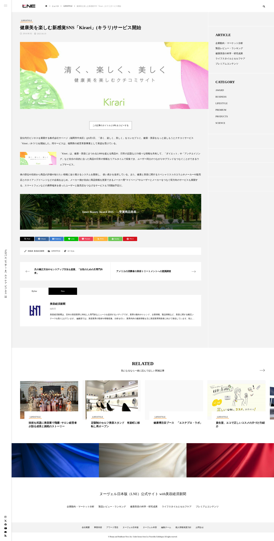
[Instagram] (5, 517)
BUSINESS (220, 97)
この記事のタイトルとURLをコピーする (111, 125)
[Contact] (5, 532)
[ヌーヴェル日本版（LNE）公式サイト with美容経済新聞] (29, 6)
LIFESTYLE (55, 251)
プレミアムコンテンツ (226, 63)
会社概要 (86, 527)
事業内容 (98, 527)
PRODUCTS (221, 116)
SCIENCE (220, 123)
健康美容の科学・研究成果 (229, 53)
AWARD (219, 90)
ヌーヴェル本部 (150, 527)
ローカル (71, 251)
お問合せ (200, 527)
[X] (5, 521)
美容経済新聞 (39, 251)
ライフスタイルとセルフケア (230, 58)
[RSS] (5, 535)
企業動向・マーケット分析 (229, 43)
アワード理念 (112, 527)
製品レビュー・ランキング (229, 48)
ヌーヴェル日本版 (131, 527)
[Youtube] (5, 528)
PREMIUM (220, 110)
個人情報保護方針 (183, 527)
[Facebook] (5, 524)
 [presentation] (262, 370)
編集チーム (166, 527)
